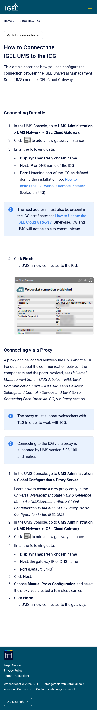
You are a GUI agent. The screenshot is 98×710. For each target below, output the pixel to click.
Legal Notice (12, 665)
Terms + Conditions (17, 676)
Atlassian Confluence (18, 689)
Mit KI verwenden (23, 35)
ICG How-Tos (31, 21)
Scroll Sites (74, 684)
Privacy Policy (13, 670)
